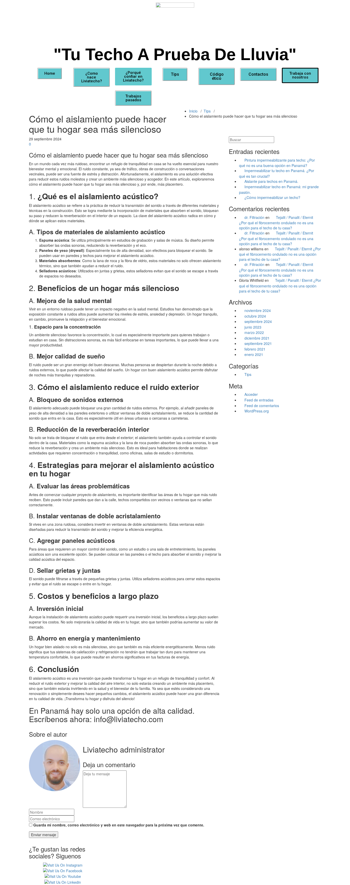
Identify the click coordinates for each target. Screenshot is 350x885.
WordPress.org (256, 410)
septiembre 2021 (258, 343)
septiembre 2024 (258, 321)
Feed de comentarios (261, 405)
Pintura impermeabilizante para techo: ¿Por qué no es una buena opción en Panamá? (277, 163)
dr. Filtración (254, 217)
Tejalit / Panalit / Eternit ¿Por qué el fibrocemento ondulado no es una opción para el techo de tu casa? (276, 223)
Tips (207, 111)
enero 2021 (253, 354)
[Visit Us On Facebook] (62, 870)
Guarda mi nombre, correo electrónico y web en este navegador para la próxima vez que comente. (118, 824)
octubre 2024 (255, 316)
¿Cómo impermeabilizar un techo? (272, 197)
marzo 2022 (254, 332)
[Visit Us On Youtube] (62, 875)
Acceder (251, 394)
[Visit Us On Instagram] (63, 864)
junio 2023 (252, 327)
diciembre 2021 (257, 338)
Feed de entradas (258, 399)
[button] (49, 73)
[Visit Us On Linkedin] (62, 881)
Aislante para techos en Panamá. (271, 181)
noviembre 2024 (257, 310)
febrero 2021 (254, 349)
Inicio (193, 111)
